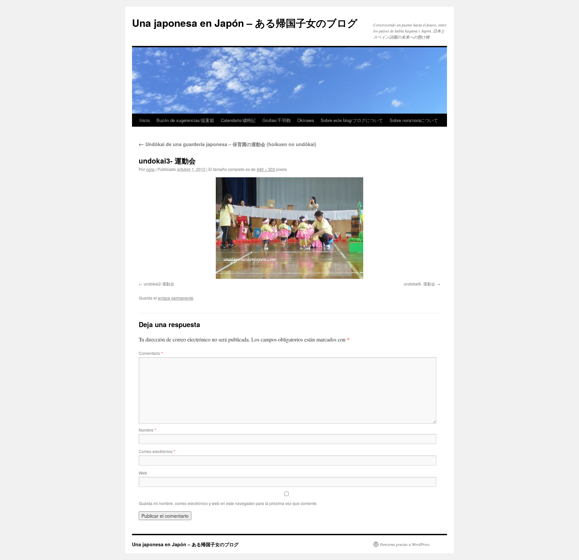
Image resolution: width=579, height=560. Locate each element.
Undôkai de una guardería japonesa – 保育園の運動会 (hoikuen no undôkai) (227, 144)
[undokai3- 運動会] (289, 228)
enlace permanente (175, 298)
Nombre (147, 430)
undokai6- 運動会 (419, 284)
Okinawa (305, 120)
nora (150, 169)
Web (143, 473)
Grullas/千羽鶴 (276, 120)
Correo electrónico (157, 451)
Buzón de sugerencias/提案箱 (185, 120)
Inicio (144, 120)
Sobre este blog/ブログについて (352, 120)
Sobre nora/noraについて (414, 120)
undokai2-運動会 (159, 284)
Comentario (151, 353)
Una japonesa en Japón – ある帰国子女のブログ (245, 22)
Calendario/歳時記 (238, 120)
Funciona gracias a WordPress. (405, 544)
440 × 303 (266, 169)
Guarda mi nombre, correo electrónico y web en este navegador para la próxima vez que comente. (228, 503)
